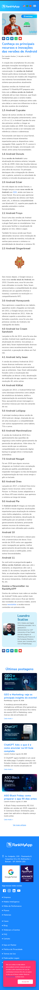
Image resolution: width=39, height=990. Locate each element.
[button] (34, 6)
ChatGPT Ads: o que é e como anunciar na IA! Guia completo (18, 748)
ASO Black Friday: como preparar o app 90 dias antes (20, 797)
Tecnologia (6, 58)
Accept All (25, 982)
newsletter (11, 604)
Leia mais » (8, 718)
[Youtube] (18, 890)
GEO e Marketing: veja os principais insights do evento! (20, 696)
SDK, (15, 192)
